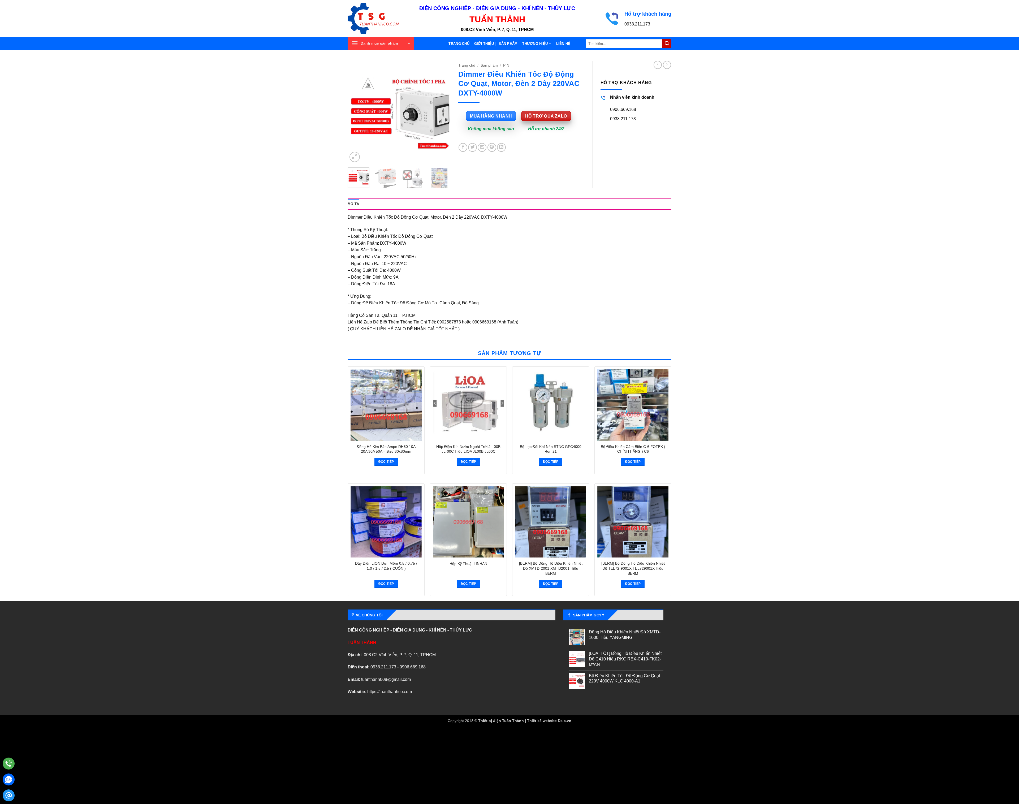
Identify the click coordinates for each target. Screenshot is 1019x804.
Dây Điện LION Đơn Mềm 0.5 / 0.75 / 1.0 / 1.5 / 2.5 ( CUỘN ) (386, 565)
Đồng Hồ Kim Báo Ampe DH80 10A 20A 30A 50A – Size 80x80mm (386, 449)
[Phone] (9, 764)
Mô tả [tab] (353, 204)
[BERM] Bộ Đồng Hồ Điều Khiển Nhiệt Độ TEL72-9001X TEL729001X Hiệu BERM (633, 568)
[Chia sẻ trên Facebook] (463, 147)
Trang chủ (458, 44)
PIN (506, 65)
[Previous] (356, 112)
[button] (381, 43)
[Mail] (9, 795)
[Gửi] (666, 43)
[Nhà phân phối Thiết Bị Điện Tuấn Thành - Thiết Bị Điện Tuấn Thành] (379, 18)
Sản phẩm (508, 44)
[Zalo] (9, 779)
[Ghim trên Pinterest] (491, 147)
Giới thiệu (484, 44)
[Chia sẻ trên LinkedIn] (501, 147)
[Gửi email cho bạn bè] (482, 147)
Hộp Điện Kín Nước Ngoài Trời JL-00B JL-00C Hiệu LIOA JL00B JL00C (468, 449)
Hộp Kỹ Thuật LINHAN (468, 563)
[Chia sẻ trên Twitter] (472, 147)
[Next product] (658, 65)
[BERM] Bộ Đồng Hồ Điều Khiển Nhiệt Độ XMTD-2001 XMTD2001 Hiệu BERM (550, 568)
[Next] (441, 112)
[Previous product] (667, 65)
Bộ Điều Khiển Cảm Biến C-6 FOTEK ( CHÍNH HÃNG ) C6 (633, 449)
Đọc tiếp (386, 461)
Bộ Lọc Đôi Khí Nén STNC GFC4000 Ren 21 (550, 449)
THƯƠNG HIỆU (535, 44)
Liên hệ (563, 44)
